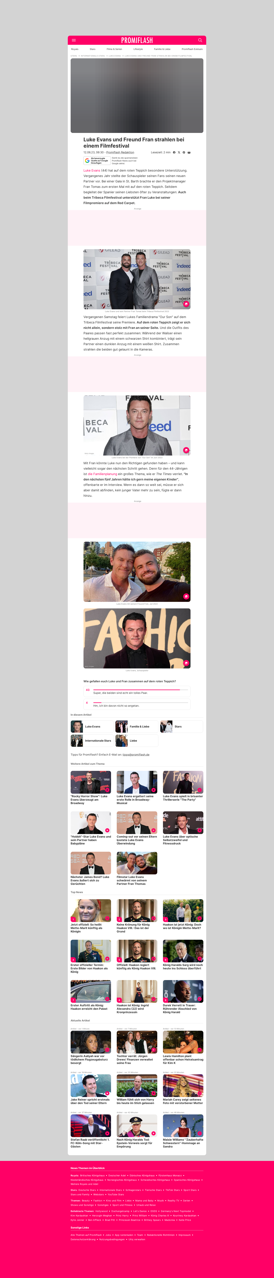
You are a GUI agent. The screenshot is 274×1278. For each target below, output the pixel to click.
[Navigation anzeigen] (74, 40)
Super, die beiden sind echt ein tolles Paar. (120, 693)
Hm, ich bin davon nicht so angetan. (116, 705)
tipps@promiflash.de (136, 754)
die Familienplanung (102, 474)
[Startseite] (137, 40)
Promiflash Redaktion (120, 152)
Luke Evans (91, 170)
